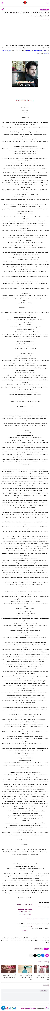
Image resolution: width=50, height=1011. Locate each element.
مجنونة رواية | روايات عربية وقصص (28, 1008)
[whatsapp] (13, 1008)
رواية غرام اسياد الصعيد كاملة (25, 909)
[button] (42, 955)
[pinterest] (7, 1008)
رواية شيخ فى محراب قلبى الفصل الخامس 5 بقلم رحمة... (25, 977)
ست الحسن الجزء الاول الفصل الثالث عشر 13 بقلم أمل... (42, 977)
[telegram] (10, 1008)
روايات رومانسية (44, 9)
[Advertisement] (25, 34)
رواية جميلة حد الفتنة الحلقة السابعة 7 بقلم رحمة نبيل (9, 976)
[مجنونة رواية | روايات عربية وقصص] (25, 3)
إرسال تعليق (43, 990)
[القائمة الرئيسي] (48, 3)
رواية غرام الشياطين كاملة (25, 914)
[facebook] (15, 1008)
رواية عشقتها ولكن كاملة (25, 911)
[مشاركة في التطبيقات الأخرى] (31, 955)
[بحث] (2, 3)
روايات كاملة (25, 930)
